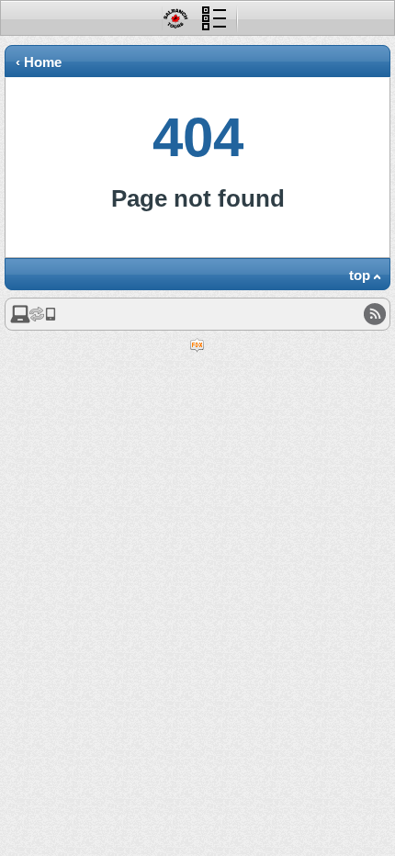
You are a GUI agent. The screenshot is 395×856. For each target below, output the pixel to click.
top (359, 275)
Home (43, 62)
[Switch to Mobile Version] (33, 319)
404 (197, 137)
